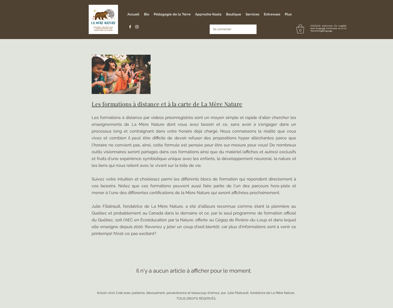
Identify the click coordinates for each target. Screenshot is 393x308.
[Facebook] (130, 27)
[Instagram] (137, 27)
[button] (300, 29)
